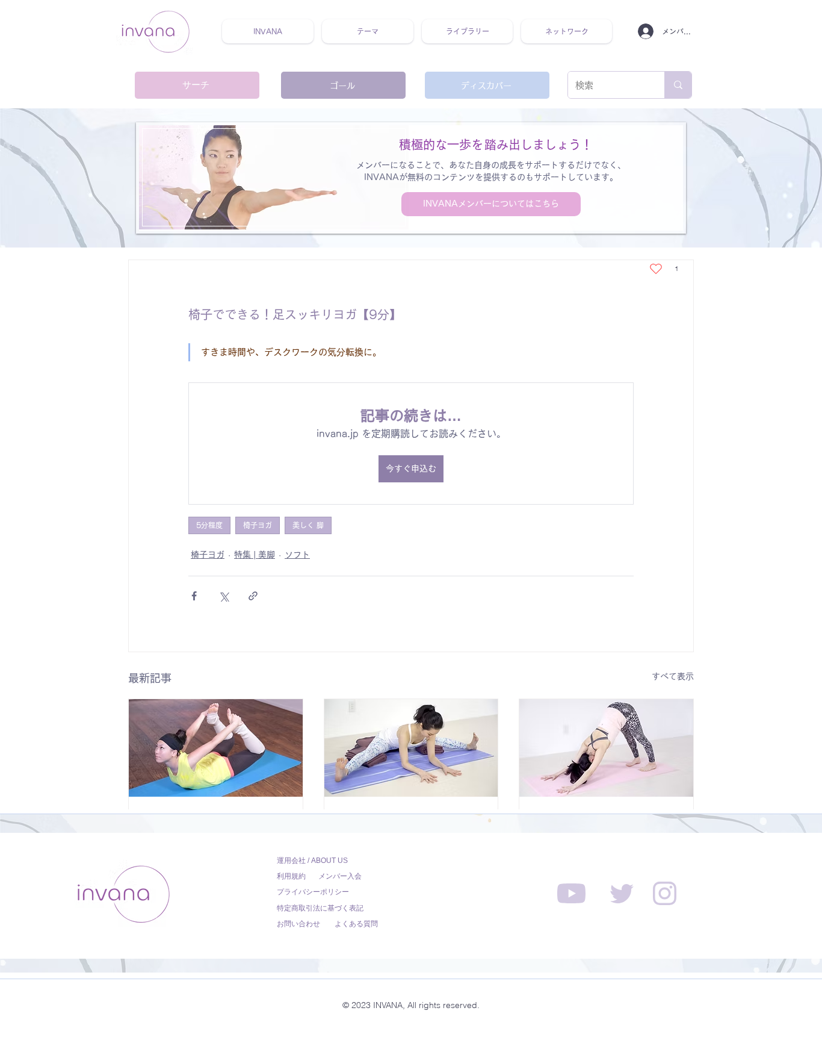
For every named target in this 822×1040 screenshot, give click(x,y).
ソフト (297, 554)
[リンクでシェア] (253, 596)
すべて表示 (673, 676)
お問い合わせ (298, 924)
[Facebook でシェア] (194, 596)
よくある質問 (356, 924)
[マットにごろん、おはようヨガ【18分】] (216, 748)
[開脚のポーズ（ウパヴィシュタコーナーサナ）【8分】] (411, 748)
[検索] (677, 85)
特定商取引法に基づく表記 (320, 908)
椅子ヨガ (257, 525)
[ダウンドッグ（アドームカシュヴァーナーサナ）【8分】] (606, 748)
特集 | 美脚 (254, 554)
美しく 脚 (308, 525)
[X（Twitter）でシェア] (223, 596)
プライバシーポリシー (313, 892)
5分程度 (209, 525)
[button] (367, 31)
